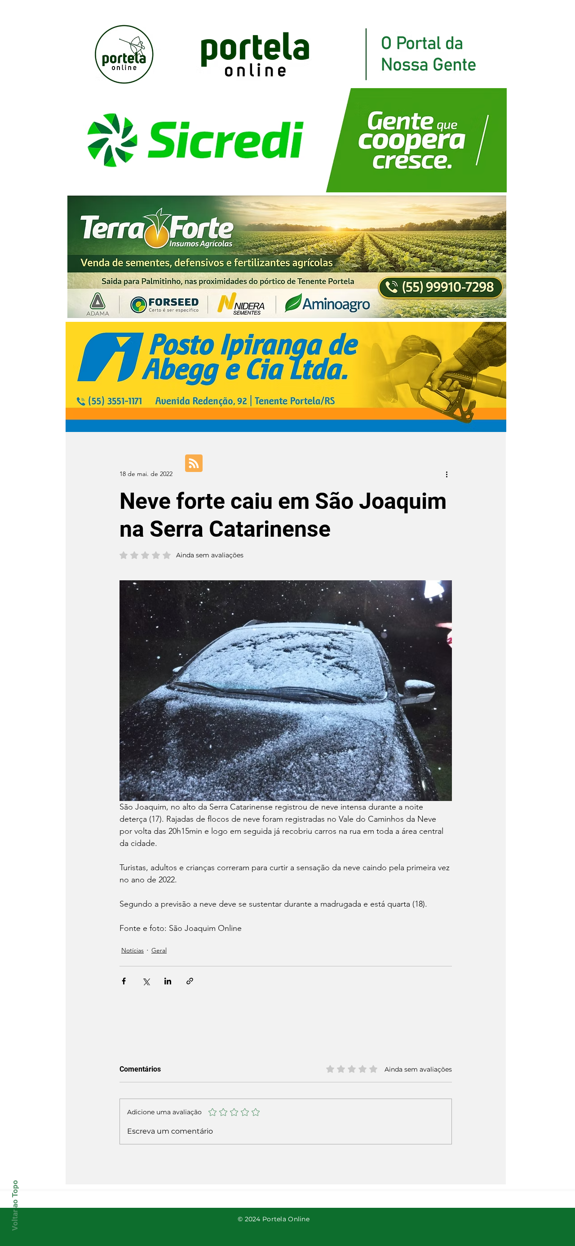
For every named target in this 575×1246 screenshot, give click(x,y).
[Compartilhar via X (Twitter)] (146, 981)
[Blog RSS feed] (194, 463)
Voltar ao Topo (14, 1205)
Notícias (132, 950)
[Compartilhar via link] (190, 981)
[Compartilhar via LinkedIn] (168, 981)
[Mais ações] (446, 473)
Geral (159, 950)
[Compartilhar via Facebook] (123, 981)
